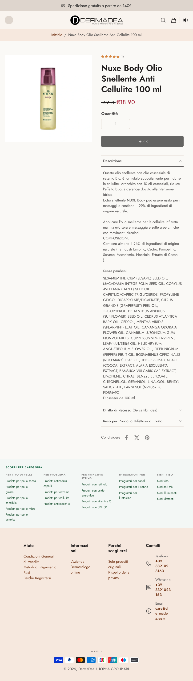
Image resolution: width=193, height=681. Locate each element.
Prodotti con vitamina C (96, 501)
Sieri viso (163, 481)
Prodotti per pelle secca (21, 481)
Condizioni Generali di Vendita (39, 559)
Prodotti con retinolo (94, 484)
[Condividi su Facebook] (126, 437)
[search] (163, 20)
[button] (142, 141)
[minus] (106, 124)
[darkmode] (184, 20)
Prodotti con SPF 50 (94, 507)
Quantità (109, 114)
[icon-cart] (173, 20)
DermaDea (86, 669)
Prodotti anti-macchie (57, 503)
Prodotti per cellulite (56, 498)
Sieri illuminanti (167, 493)
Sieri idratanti (165, 498)
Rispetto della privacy (118, 575)
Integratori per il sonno (133, 486)
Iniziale (57, 34)
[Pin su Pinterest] (147, 437)
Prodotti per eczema (56, 492)
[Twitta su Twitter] (137, 437)
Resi (27, 572)
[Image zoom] (48, 98)
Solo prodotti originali (118, 564)
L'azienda (77, 561)
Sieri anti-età (165, 486)
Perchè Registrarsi (37, 578)
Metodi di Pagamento (40, 567)
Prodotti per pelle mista (20, 508)
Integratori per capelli (132, 481)
